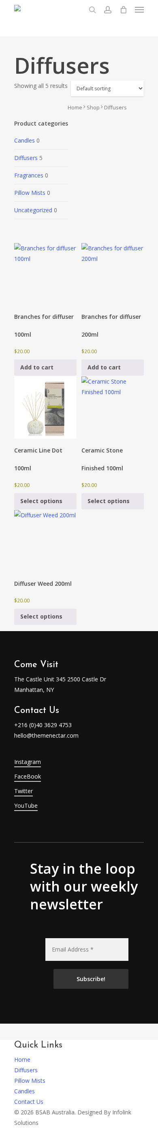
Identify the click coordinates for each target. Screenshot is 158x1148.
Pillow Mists (29, 192)
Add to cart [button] (36, 367)
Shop (93, 107)
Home (75, 107)
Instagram (27, 762)
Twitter (23, 791)
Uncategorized (33, 210)
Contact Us (28, 1101)
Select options (41, 501)
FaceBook (27, 776)
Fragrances (28, 175)
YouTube (26, 805)
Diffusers (26, 158)
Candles (24, 140)
